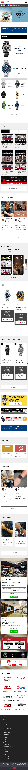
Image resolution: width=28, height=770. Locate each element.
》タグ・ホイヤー (6, 722)
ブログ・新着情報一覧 (14, 552)
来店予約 (4, 749)
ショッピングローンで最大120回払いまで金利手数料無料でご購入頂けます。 (7, 455)
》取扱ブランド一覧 (7, 728)
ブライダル (5, 741)
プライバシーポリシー (7, 756)
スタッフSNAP (6, 744)
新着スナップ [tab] (18, 249)
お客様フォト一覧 (14, 508)
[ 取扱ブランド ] (6, 719)
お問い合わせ (5, 751)
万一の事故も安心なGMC (8, 746)
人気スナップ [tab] (10, 249)
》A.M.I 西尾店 (6, 734)
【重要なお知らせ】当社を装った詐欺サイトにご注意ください (14, 29)
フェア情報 (5, 737)
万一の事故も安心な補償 (20, 453)
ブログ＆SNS (5, 742)
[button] (24, 265)
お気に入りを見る (17, 5)
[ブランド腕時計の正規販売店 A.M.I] (7, 2)
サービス (4, 739)
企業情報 (4, 754)
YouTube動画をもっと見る (14, 188)
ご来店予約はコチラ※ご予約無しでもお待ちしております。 (14, 427)
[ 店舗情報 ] (5, 731)
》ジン (4, 726)
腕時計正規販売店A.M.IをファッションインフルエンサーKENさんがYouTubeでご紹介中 (14, 589)
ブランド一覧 (14, 114)
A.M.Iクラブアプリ (6, 753)
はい (14, 768)
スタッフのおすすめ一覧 (14, 237)
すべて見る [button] (13, 277)
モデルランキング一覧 (14, 387)
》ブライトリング (6, 720)
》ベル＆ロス (5, 724)
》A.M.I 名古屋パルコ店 (7, 732)
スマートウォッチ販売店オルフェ (7, 710)
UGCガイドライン (6, 758)
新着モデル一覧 (14, 330)
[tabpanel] (14, 14)
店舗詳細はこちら (14, 593)
